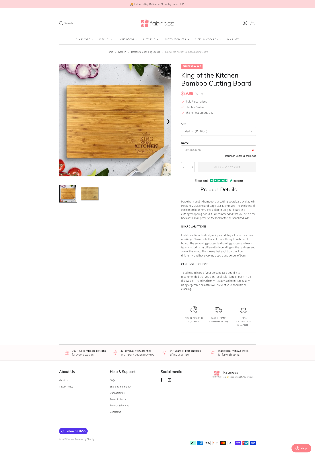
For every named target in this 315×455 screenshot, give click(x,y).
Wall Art (233, 39)
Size (183, 124)
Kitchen (104, 39)
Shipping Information (120, 387)
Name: (218, 149)
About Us (63, 380)
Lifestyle (149, 39)
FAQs (112, 380)
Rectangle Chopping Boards (145, 52)
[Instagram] (169, 381)
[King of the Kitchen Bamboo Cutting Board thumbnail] (68, 193)
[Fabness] (157, 23)
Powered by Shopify (84, 439)
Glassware (83, 39)
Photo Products (175, 39)
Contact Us (115, 412)
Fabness (70, 439)
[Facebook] (161, 381)
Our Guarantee (117, 393)
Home (110, 52)
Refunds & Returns (119, 405)
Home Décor (126, 39)
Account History (118, 399)
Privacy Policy (66, 387)
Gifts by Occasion (206, 39)
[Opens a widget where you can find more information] (301, 448)
